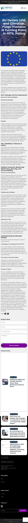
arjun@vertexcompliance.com (7, 462)
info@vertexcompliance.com (14, 3)
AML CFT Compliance (5, 432)
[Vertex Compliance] (7, 8)
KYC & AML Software (5, 435)
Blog (2, 478)
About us (3, 481)
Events (2, 496)
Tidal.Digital (16, 521)
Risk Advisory (4, 441)
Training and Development (7, 447)
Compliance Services (5, 444)
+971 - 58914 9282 (4, 458)
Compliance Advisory (5, 438)
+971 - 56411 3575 (4, 456)
